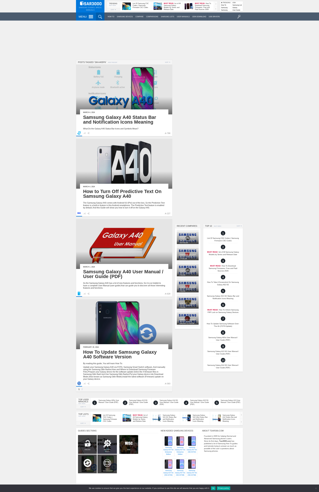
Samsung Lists (224, 8)
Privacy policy (223, 488)
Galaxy (235, 7)
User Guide (236, 10)
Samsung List (237, 5)
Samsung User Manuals (224, 10)
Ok (213, 488)
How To (223, 5)
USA (234, 2)
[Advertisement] (159, 39)
